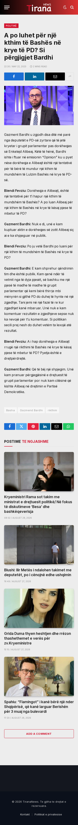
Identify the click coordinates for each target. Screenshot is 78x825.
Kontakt (25, 814)
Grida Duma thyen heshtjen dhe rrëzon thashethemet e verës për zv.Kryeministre (37, 638)
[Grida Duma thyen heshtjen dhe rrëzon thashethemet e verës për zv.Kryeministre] (39, 608)
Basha (10, 410)
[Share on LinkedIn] (34, 76)
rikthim (52, 410)
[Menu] (7, 7)
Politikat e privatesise (48, 814)
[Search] (71, 7)
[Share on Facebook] (14, 76)
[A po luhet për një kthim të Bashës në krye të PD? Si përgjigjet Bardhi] (39, 105)
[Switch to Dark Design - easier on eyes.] (65, 7)
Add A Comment (39, 733)
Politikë (11, 25)
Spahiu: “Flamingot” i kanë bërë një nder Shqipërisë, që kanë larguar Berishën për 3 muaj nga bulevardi (39, 707)
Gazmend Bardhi (31, 410)
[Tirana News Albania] (39, 7)
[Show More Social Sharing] (70, 76)
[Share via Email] (55, 76)
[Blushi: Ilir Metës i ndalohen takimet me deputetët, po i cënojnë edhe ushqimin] (39, 544)
